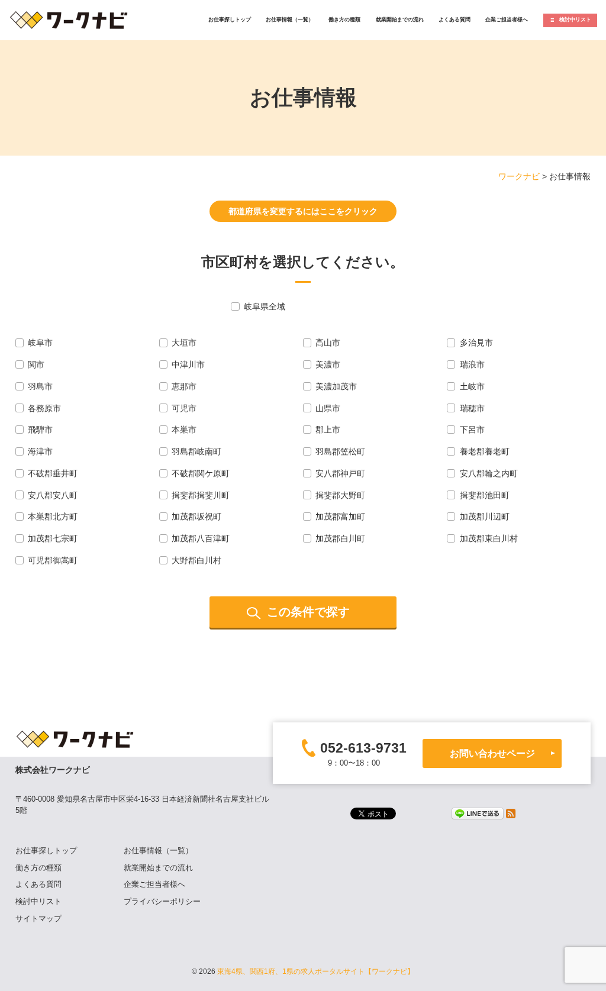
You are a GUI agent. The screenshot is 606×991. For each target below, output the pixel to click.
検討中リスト (575, 19)
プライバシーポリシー (162, 902)
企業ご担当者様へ (506, 19)
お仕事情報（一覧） (290, 19)
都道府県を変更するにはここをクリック (303, 211)
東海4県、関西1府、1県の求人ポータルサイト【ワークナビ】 (315, 971)
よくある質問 (454, 19)
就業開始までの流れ (400, 19)
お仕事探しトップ (229, 19)
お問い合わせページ (492, 753)
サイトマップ (38, 919)
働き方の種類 (344, 19)
